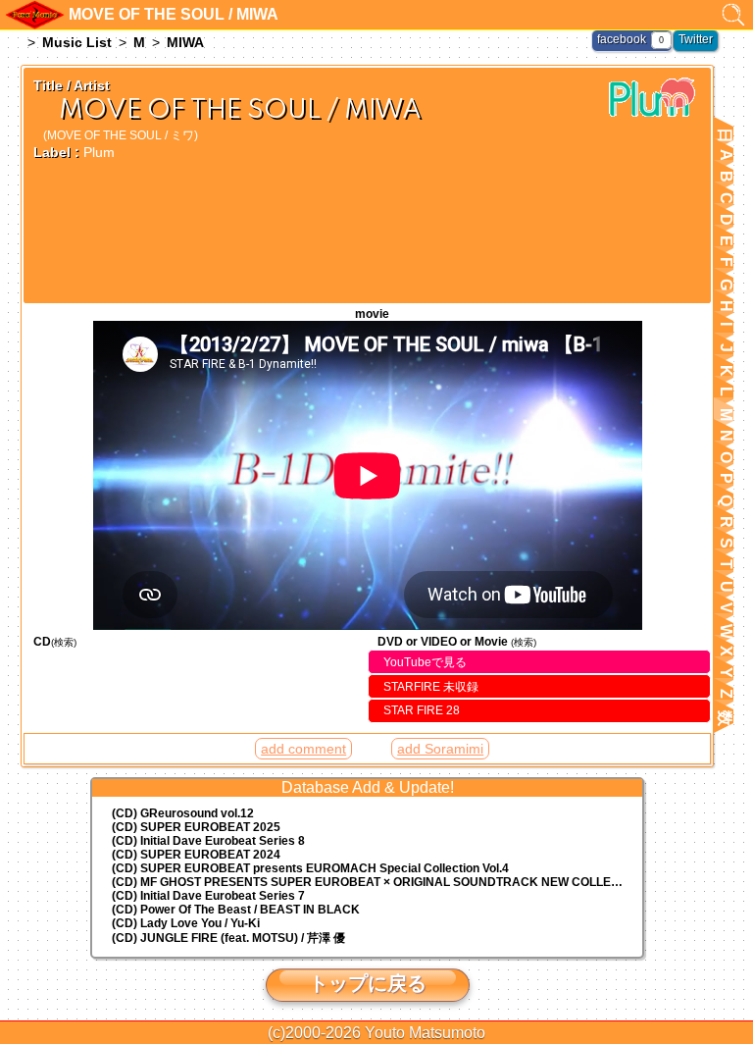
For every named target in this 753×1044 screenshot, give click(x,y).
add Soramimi (440, 749)
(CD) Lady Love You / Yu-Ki (186, 923)
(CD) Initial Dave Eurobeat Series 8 (208, 841)
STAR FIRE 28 (421, 710)
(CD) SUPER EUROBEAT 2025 (196, 827)
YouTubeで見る (425, 662)
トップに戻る (368, 983)
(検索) (63, 642)
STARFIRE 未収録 (430, 687)
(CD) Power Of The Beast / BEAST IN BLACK (236, 909)
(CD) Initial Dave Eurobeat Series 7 (208, 896)
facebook (621, 39)
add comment (303, 749)
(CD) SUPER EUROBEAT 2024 (196, 854)
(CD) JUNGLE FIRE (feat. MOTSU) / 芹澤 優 (228, 938)
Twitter (695, 39)
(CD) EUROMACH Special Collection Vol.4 (310, 868)
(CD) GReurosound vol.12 (183, 813)
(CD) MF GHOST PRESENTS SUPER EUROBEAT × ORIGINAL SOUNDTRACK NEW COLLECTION (377, 882)
